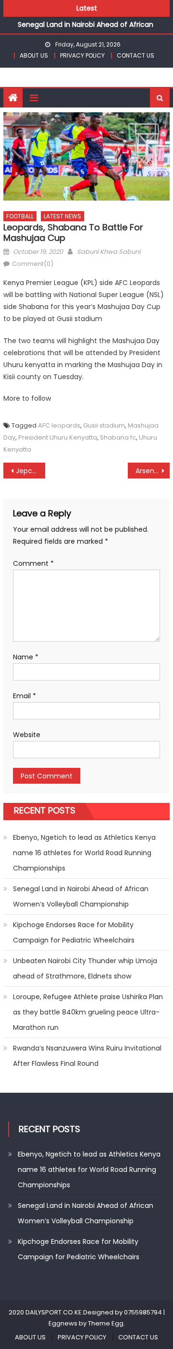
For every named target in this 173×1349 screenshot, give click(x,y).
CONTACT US (135, 55)
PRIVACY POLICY (82, 55)
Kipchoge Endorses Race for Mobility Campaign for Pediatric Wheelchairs (74, 932)
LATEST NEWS (62, 216)
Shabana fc (118, 437)
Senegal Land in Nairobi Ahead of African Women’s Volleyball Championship (80, 896)
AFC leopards (59, 425)
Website (26, 735)
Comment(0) (32, 263)
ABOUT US (34, 55)
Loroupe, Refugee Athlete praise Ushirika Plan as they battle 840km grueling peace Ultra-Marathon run (88, 1012)
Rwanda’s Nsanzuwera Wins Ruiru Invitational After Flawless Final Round (87, 1055)
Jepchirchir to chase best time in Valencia (30, 471)
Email (24, 696)
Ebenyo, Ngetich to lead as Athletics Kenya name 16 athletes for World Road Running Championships (84, 853)
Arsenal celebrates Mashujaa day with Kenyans (152, 471)
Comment (33, 563)
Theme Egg (106, 1323)
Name (25, 657)
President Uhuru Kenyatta (57, 437)
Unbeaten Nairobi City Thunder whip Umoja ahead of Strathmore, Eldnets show (85, 968)
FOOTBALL (20, 216)
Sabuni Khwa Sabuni (108, 251)
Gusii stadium (104, 425)
